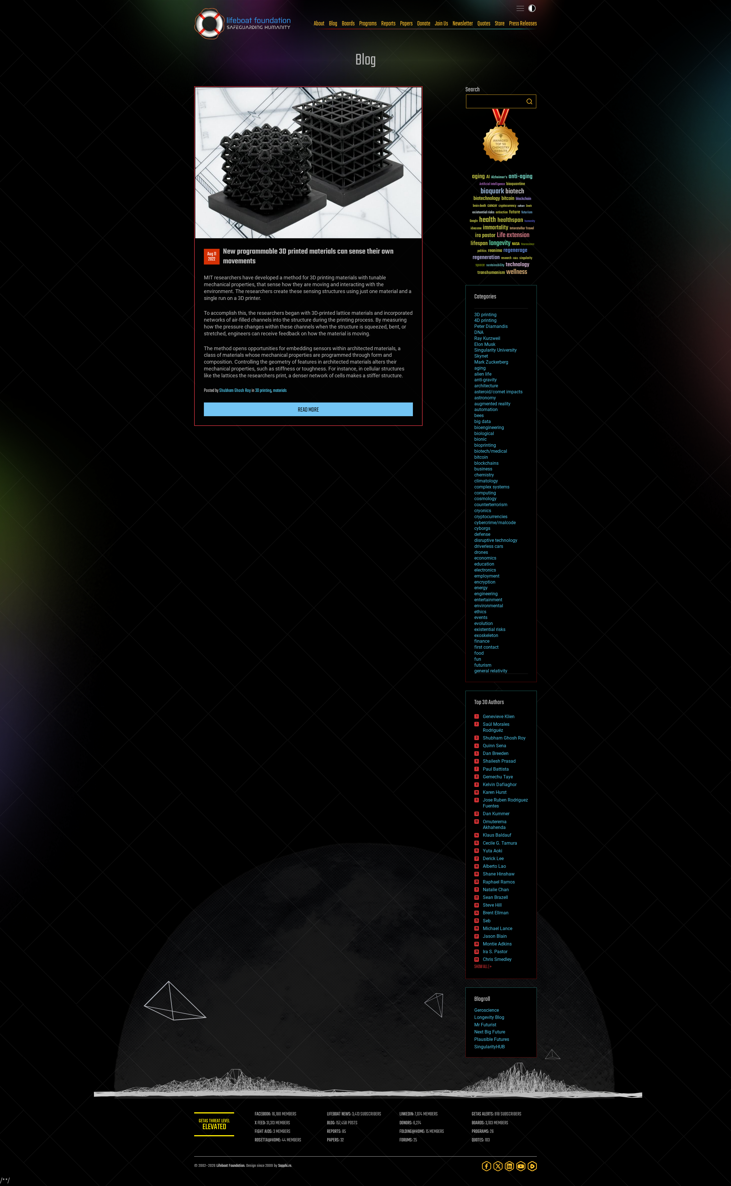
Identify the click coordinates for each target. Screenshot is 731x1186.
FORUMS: (406, 1140)
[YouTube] (520, 1166)
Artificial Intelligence (492, 184)
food (479, 653)
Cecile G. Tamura (500, 843)
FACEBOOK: (263, 1114)
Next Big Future (489, 1032)
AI (488, 177)
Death (529, 206)
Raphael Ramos (499, 882)
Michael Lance (497, 928)
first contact (486, 647)
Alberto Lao (494, 866)
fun (477, 659)
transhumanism (491, 272)
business (483, 469)
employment (486, 576)
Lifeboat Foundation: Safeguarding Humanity (242, 23)
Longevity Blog (489, 1017)
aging (478, 176)
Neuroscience (527, 244)
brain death (479, 206)
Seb (487, 920)
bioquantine (515, 183)
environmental (488, 605)
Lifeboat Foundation (230, 1166)
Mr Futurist (485, 1024)
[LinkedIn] (509, 1166)
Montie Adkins (497, 944)
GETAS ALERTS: (483, 1114)
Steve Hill (492, 905)
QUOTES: (478, 1140)
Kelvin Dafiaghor (500, 784)
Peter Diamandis (491, 326)
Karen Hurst (495, 792)
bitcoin (507, 199)
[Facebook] (486, 1166)
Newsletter (463, 23)
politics (482, 251)
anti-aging (521, 176)
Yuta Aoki (492, 851)
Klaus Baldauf (497, 835)
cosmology (485, 498)
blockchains (486, 463)
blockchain (523, 199)
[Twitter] (498, 1166)
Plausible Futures (491, 1039)
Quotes (483, 23)
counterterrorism (490, 504)
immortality (495, 227)
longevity (500, 243)
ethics (480, 611)
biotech (514, 191)
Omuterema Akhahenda (495, 824)
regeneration (486, 257)
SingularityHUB (489, 1046)
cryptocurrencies (490, 516)
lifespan (479, 243)
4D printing (485, 320)
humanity (530, 221)
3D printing (263, 390)
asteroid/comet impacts (498, 391)
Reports (388, 23)
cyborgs (482, 528)
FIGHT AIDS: (263, 1131)
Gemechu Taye (498, 777)
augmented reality (492, 403)
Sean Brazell (495, 897)
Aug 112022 (211, 257)
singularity (525, 258)
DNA (478, 332)
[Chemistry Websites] (501, 137)
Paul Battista (496, 769)
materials (280, 390)
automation (486, 409)
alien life (482, 374)
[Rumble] (532, 1166)
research (506, 258)
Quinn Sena (494, 745)
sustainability (495, 266)
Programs (368, 23)
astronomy (485, 397)
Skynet (481, 356)
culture (521, 206)
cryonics (482, 510)
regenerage (515, 250)
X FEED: (260, 1123)
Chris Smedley (497, 959)
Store (500, 23)
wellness (516, 272)
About (319, 23)
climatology (486, 481)
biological (484, 433)
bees (479, 415)
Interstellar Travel (522, 229)
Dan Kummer (496, 813)
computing (485, 493)
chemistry (484, 475)
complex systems (491, 487)
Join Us (441, 23)
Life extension (513, 235)
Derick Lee (493, 858)
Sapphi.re (284, 1166)
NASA (516, 244)
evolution (483, 623)
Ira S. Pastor (495, 951)
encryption (484, 582)
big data (482, 421)
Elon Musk (484, 344)
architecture (486, 385)
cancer (492, 206)
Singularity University (495, 350)
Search (529, 101)
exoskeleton (486, 635)
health (487, 220)
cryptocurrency (507, 206)
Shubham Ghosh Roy (235, 390)
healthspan (510, 220)
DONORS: (405, 1123)
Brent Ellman (496, 912)
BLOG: (331, 1123)
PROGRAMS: (480, 1131)
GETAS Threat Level (214, 1125)
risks (515, 258)
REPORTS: (334, 1131)
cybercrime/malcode (495, 522)
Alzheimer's (499, 177)
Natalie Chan (496, 889)
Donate (423, 23)
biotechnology (486, 199)
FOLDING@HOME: (412, 1131)
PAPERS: (333, 1140)
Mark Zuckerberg (491, 362)
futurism (526, 213)
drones (481, 552)
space (480, 265)
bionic (480, 439)
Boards (348, 23)
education (484, 564)
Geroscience (486, 1010)
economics (485, 558)
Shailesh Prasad (499, 761)
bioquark (492, 191)
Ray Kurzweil (487, 338)
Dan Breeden (496, 753)
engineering (486, 593)
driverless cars (488, 546)
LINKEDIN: (406, 1114)
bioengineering (489, 427)
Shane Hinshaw (499, 874)
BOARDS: (478, 1123)
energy (481, 587)
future (514, 212)
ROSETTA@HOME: (268, 1140)
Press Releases (523, 23)
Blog (333, 23)
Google (474, 221)
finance (481, 641)
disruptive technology (495, 540)
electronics (485, 570)
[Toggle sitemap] (520, 8)
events (480, 617)
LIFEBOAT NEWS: (339, 1114)
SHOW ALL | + (483, 967)
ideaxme (476, 229)
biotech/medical (490, 451)
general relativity (490, 671)
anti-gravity (485, 379)
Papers (406, 23)
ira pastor (485, 235)
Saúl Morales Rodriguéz (496, 727)
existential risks (483, 213)
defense (482, 534)
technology (517, 265)
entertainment (488, 599)
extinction (502, 213)
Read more (308, 410)
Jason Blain (495, 936)
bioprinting (485, 445)
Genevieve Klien (499, 716)
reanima (495, 250)
